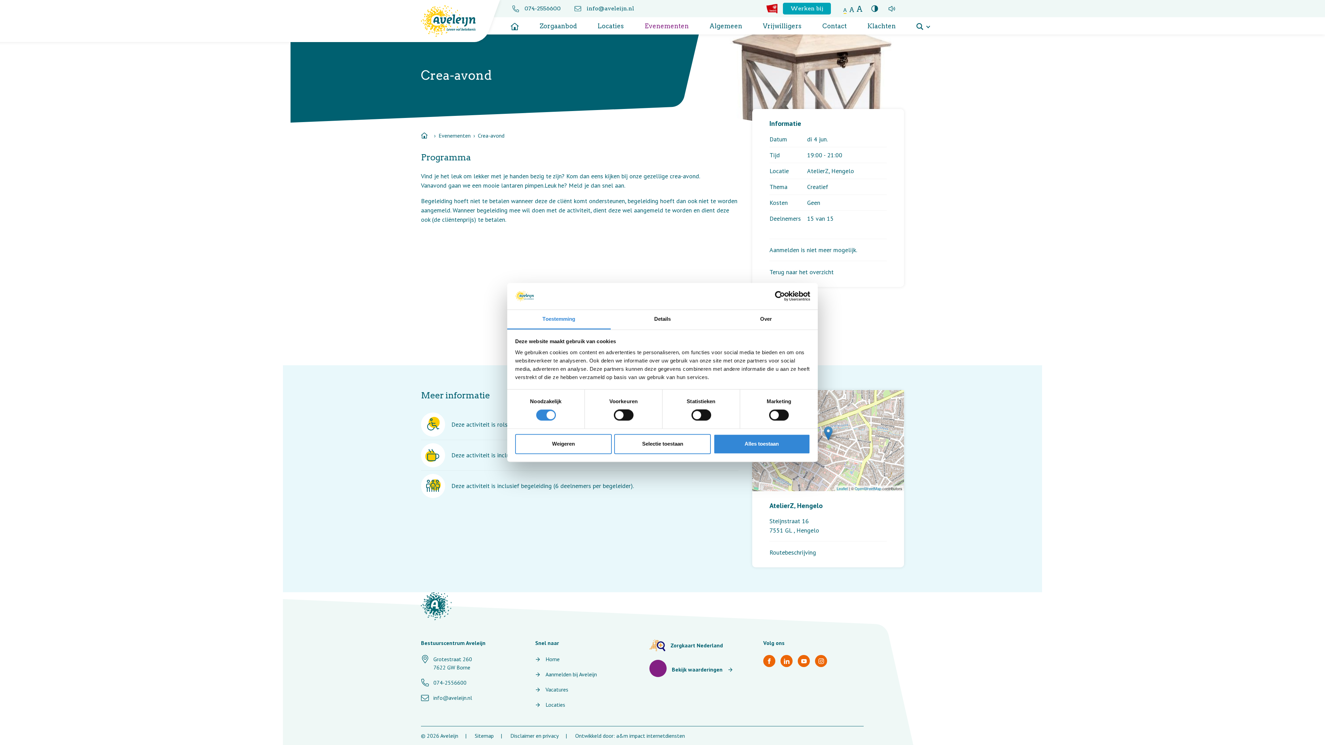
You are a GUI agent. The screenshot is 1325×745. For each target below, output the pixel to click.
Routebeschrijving (792, 552)
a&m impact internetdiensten (650, 735)
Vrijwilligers (782, 26)
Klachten (881, 26)
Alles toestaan (762, 444)
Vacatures (557, 689)
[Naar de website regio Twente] (772, 8)
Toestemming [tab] (558, 319)
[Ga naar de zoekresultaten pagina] (923, 24)
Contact (834, 26)
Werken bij (807, 8)
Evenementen (667, 26)
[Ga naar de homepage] (514, 24)
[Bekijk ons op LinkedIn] (787, 661)
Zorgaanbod (558, 26)
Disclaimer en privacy (534, 735)
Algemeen (725, 26)
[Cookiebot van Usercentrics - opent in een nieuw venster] (780, 296)
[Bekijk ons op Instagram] (821, 661)
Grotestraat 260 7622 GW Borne (452, 663)
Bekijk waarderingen (697, 669)
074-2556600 (542, 8)
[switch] (624, 415)
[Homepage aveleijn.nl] (436, 606)
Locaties (611, 26)
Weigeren (563, 444)
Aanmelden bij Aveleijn (571, 674)
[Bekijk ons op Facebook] (769, 661)
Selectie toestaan (662, 444)
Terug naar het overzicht (801, 272)
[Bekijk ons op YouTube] (804, 661)
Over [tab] (766, 319)
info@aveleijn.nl (610, 8)
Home (553, 659)
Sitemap (484, 735)
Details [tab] (662, 319)
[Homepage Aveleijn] (453, 21)
